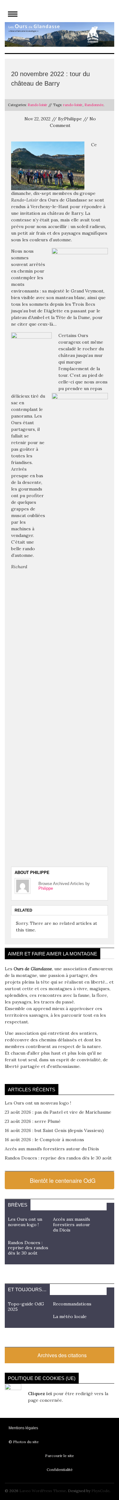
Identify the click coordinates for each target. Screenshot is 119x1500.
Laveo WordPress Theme (42, 1490)
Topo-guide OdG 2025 (26, 1306)
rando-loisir (73, 105)
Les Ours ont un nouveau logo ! (38, 1103)
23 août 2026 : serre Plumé (33, 1121)
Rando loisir (37, 105)
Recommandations (72, 1304)
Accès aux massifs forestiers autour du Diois (52, 1149)
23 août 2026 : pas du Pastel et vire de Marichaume (58, 1112)
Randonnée (93, 105)
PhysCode (100, 1490)
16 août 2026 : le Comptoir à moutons (44, 1139)
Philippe (45, 888)
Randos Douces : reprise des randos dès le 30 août (58, 1158)
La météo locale (70, 1316)
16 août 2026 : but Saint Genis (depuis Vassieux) (54, 1130)
